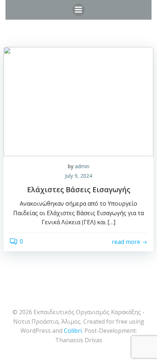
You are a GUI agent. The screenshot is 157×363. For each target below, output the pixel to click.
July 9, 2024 (78, 175)
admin (82, 166)
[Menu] (78, 10)
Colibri (73, 331)
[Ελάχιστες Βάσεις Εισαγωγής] (78, 101)
